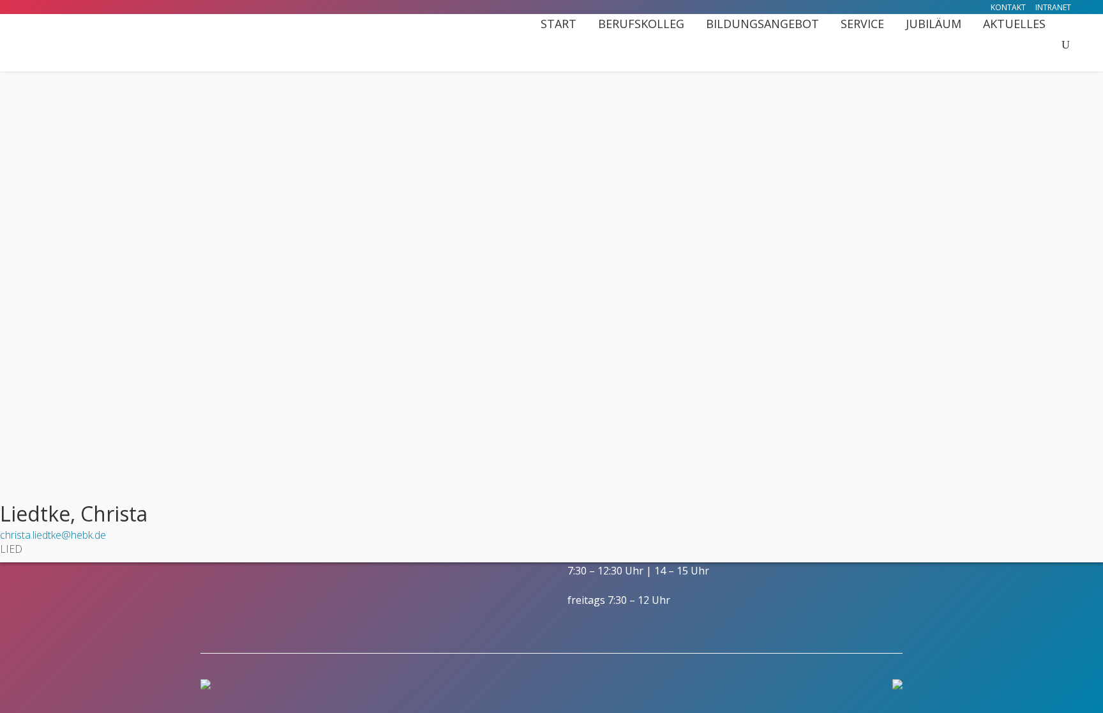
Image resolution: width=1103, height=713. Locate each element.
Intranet (1053, 7)
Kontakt (1008, 7)
